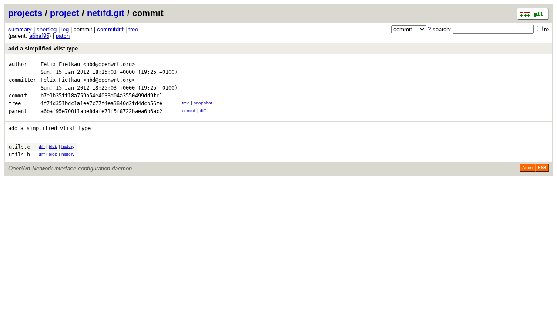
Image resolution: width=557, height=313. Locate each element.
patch (63, 36)
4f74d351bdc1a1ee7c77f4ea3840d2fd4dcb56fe (101, 103)
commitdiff (110, 29)
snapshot (203, 102)
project (64, 13)
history (67, 146)
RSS (542, 168)
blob (53, 146)
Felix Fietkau (60, 64)
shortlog (47, 29)
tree (133, 29)
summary (20, 29)
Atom (527, 168)
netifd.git (105, 13)
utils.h (19, 155)
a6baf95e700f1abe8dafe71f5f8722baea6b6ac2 (101, 111)
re (546, 29)
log (65, 29)
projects (25, 13)
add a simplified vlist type (43, 48)
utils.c (19, 147)
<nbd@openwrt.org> (109, 64)
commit (189, 110)
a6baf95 (39, 36)
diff (203, 110)
